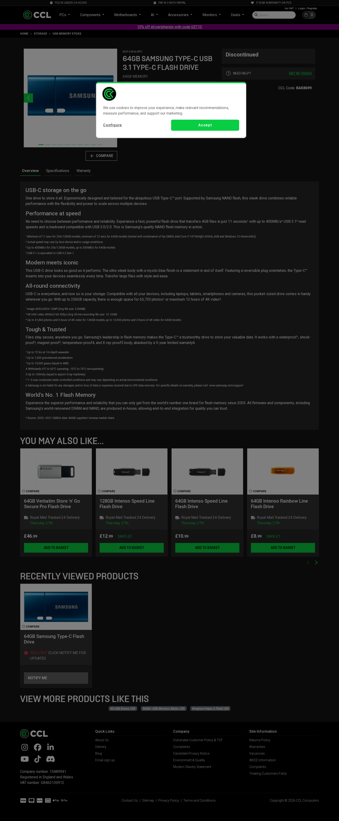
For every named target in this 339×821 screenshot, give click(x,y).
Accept (205, 125)
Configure (112, 125)
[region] (171, 110)
